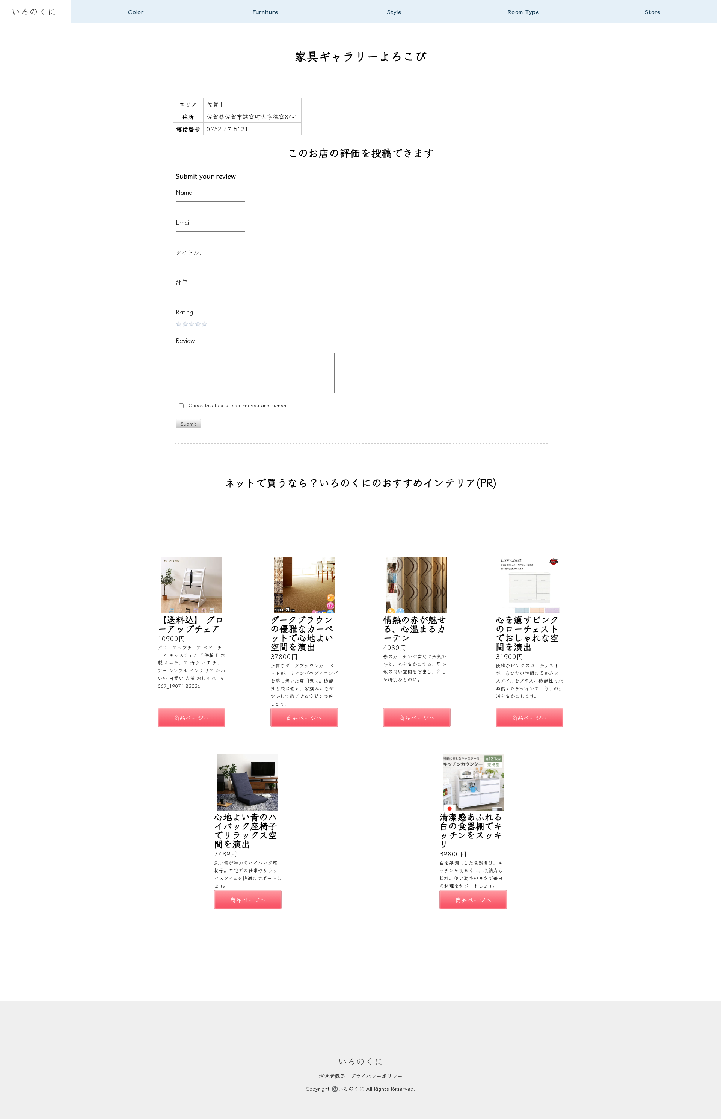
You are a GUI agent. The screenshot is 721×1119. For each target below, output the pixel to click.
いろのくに (33, 11)
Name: (185, 192)
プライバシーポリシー (376, 1076)
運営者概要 (332, 1076)
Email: (184, 222)
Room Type (523, 11)
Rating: (185, 312)
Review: (186, 340)
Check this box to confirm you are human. (236, 405)
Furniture (265, 11)
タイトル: (188, 252)
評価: (183, 282)
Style (394, 11)
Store (653, 11)
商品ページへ (191, 717)
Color (136, 11)
